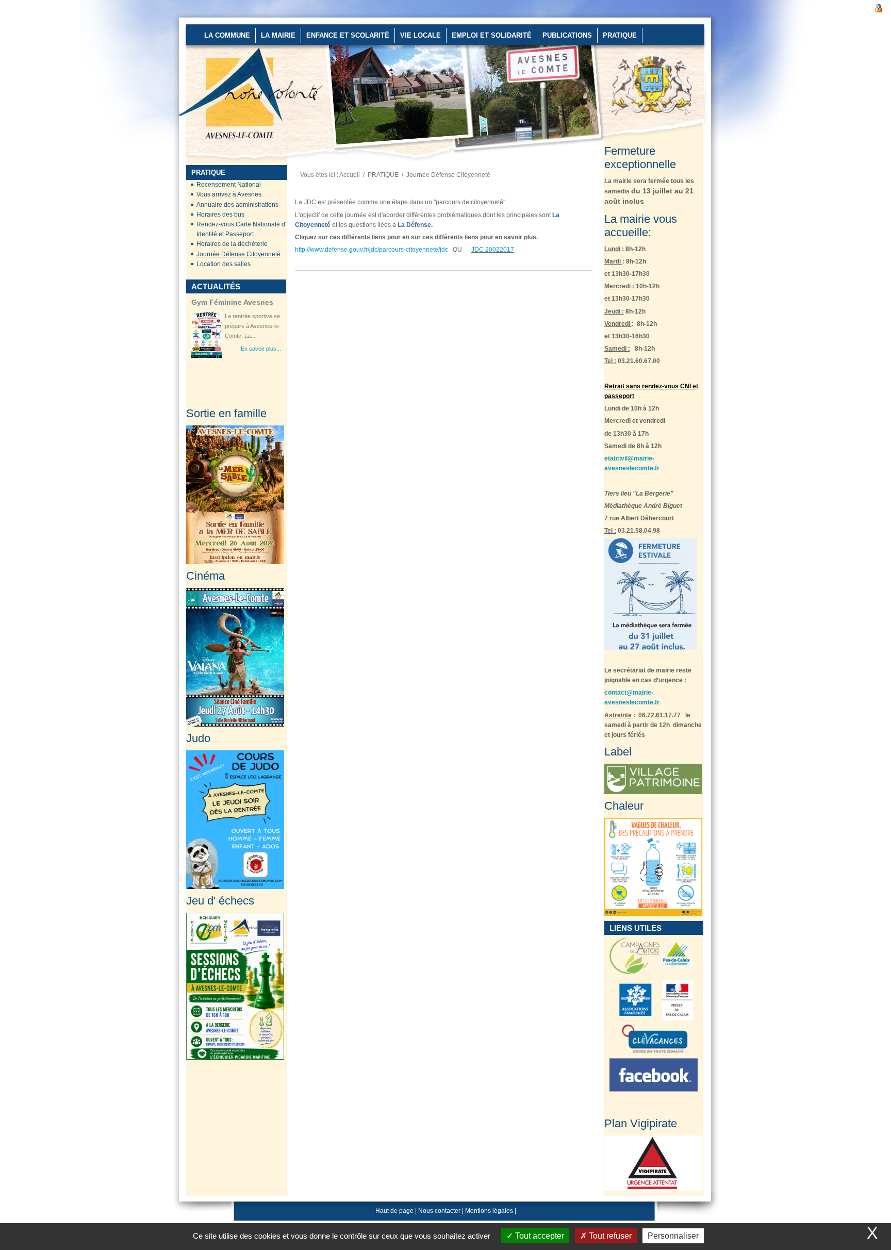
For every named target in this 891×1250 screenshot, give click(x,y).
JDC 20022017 (492, 249)
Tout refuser (609, 1235)
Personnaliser (673, 1235)
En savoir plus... (261, 349)
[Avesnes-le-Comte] (211, 56)
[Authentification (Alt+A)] (879, 7)
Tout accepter (538, 1235)
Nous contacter (439, 1210)
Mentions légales (489, 1210)
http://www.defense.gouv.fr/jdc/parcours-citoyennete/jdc (371, 249)
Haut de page (394, 1210)
